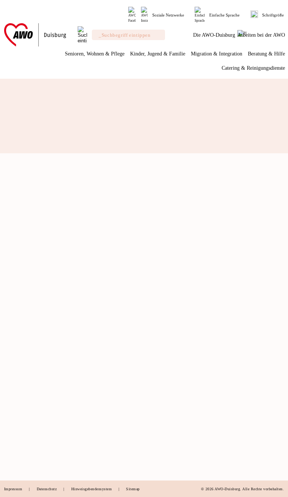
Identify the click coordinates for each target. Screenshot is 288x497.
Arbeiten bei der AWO (247, 385)
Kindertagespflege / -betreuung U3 (178, 305)
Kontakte (13, 423)
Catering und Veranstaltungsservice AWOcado (169, 421)
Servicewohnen (90, 294)
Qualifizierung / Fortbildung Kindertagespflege (176, 321)
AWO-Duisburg (24, 265)
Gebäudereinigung (165, 437)
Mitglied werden (21, 345)
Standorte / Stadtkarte (26, 400)
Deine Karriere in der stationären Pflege (240, 409)
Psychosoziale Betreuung (101, 413)
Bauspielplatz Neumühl (170, 371)
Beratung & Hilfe (99, 385)
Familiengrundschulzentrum (175, 356)
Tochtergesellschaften (26, 301)
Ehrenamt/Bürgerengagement (33, 352)
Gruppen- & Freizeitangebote (177, 333)
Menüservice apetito (96, 371)
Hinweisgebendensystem (92, 489)
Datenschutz (47, 489)
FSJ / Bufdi (230, 428)
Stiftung (12, 293)
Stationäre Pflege (93, 356)
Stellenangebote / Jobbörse (245, 397)
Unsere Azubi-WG (237, 436)
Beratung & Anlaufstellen (244, 286)
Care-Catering (161, 406)
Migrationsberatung (95, 444)
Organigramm (18, 324)
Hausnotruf (87, 325)
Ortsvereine (16, 308)
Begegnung (86, 364)
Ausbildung (230, 421)
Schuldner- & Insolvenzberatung (94, 401)
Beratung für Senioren (98, 451)
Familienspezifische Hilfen (102, 428)
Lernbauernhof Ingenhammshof (179, 364)
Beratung (84, 286)
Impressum (14, 489)
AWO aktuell (17, 408)
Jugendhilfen (88, 436)
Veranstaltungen (20, 368)
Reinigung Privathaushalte (174, 445)
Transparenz (16, 316)
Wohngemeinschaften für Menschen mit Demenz (100, 305)
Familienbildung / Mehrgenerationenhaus (170, 344)
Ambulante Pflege (93, 333)
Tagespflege (87, 348)
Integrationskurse (236, 294)
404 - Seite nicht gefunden (62, 247)
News (10, 392)
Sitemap (133, 489)
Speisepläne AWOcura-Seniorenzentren (170, 457)
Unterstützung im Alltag (100, 317)
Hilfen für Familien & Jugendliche (169, 290)
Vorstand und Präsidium (29, 285)
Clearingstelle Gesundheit (101, 421)
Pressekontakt (18, 415)
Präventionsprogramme (241, 301)
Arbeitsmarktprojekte (97, 459)
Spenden (13, 360)
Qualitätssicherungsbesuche (103, 340)
